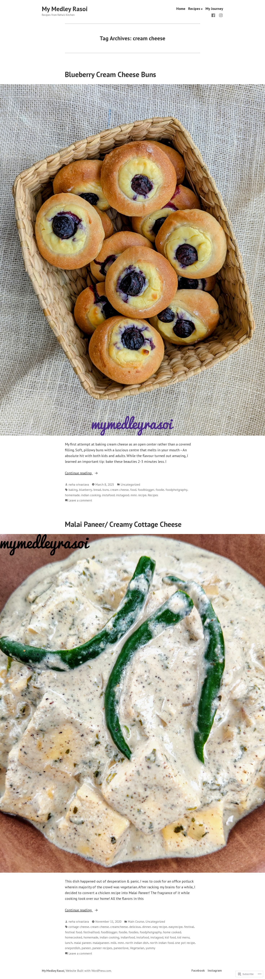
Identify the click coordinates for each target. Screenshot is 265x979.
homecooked (73, 937)
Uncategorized (130, 484)
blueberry (85, 490)
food (133, 490)
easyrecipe (176, 927)
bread (97, 490)
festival (189, 927)
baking (73, 490)
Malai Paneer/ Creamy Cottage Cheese (123, 524)
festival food (73, 932)
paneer (86, 948)
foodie (160, 490)
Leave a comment (80, 500)
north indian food (162, 943)
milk (113, 943)
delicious (135, 927)
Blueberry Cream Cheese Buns (110, 74)
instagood (122, 495)
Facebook (198, 970)
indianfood (128, 937)
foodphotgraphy (176, 490)
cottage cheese (79, 927)
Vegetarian (137, 948)
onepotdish (72, 948)
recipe (142, 495)
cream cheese (119, 490)
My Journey (214, 9)
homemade (72, 495)
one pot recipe (185, 943)
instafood (108, 495)
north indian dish (136, 943)
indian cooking (91, 495)
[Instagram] (220, 15)
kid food (170, 937)
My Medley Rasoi (65, 9)
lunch (68, 943)
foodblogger (146, 490)
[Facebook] (214, 15)
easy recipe (159, 927)
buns (105, 490)
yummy (150, 948)
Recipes (194, 9)
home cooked (172, 932)
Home (180, 9)
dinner (146, 927)
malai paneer (82, 943)
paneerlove (121, 948)
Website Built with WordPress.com (88, 971)
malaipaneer (101, 943)
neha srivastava (79, 484)
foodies (133, 932)
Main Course (136, 921)
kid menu (183, 937)
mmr (134, 495)
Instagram (215, 970)
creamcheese (119, 927)
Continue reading (79, 473)
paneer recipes (102, 948)
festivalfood (91, 932)
